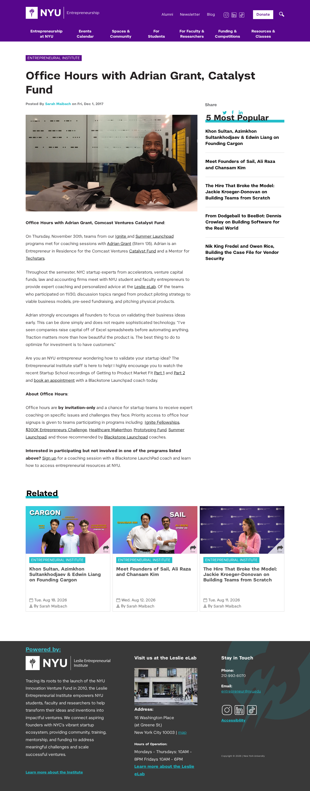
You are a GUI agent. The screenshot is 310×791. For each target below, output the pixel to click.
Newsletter (190, 14)
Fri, (80, 104)
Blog (211, 14)
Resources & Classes (263, 33)
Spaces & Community (120, 33)
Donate (263, 14)
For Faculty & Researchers (192, 33)
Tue (37, 600)
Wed (125, 600)
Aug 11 (222, 600)
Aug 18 (49, 600)
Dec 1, (90, 104)
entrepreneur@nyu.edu (241, 691)
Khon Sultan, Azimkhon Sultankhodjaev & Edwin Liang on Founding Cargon (242, 137)
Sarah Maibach (58, 104)
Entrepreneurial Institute (53, 58)
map (182, 733)
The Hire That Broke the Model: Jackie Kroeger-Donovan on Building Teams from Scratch (239, 192)
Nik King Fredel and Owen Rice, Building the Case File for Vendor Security (242, 252)
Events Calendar (85, 33)
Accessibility (233, 720)
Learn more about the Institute (54, 772)
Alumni (167, 14)
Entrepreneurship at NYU (46, 33)
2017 (99, 104)
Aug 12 (138, 600)
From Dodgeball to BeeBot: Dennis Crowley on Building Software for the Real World (243, 222)
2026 (62, 600)
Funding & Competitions (227, 33)
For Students (156, 33)
